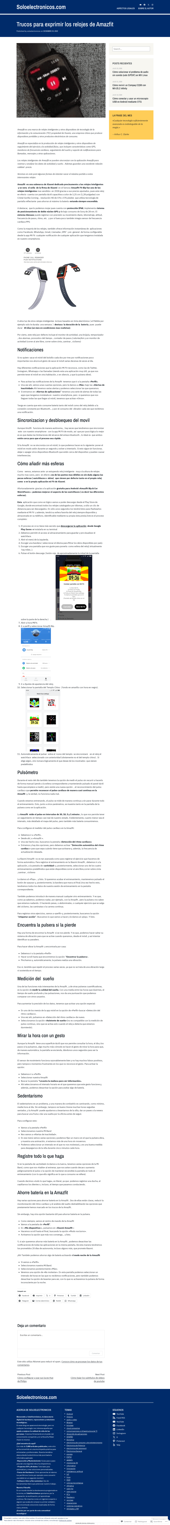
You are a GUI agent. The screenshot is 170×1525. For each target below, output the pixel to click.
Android (70, 1414)
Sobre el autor (145, 8)
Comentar (96, 1353)
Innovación (71, 1468)
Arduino (70, 1417)
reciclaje (70, 1500)
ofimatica (70, 1486)
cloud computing (73, 1428)
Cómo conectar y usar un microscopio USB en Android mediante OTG (130, 100)
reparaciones (72, 1503)
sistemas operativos (74, 1506)
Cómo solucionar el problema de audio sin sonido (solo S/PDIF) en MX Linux (130, 73)
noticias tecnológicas (75, 1483)
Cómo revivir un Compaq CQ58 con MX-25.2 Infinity (129, 87)
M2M (68, 1480)
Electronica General (74, 1451)
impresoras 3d (72, 1463)
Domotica (70, 1439)
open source (71, 1491)
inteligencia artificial (75, 1471)
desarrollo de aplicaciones (77, 1434)
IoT (68, 1474)
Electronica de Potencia (76, 1445)
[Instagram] (152, 5)
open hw (70, 1488)
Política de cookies (65, 1520)
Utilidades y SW (73, 1509)
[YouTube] (141, 5)
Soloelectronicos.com (41, 7)
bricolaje (70, 1425)
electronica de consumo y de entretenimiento (84, 1442)
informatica (71, 1465)
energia (69, 1454)
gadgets (70, 1460)
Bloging (69, 1422)
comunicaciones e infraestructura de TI (82, 1431)
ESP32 (69, 1457)
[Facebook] (144, 5)
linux (68, 1477)
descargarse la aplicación (73, 526)
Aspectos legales (126, 8)
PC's (68, 1494)
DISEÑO (70, 1437)
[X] (148, 5)
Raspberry (71, 1497)
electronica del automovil (76, 1448)
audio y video (72, 1419)
